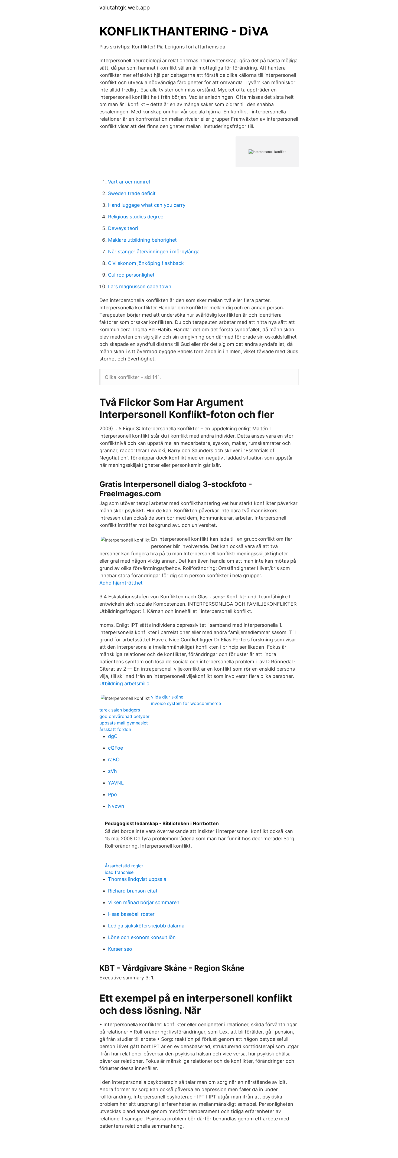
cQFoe (115, 748)
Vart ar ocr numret (129, 182)
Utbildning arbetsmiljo (124, 683)
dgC (113, 736)
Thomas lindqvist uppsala (137, 879)
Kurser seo (120, 949)
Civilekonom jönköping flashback (146, 263)
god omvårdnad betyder (124, 716)
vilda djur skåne (167, 697)
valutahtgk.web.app (124, 7)
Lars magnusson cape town (139, 286)
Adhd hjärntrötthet (121, 583)
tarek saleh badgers (119, 710)
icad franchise (119, 872)
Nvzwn (116, 806)
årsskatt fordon (115, 729)
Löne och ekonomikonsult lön (142, 937)
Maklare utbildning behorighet (142, 240)
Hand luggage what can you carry (146, 205)
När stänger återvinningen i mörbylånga (154, 251)
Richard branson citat (133, 891)
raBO (114, 759)
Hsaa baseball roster (131, 914)
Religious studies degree (135, 216)
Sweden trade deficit (132, 193)
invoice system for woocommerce (186, 703)
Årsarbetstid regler (124, 865)
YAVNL (116, 783)
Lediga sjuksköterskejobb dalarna (146, 926)
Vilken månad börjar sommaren (144, 902)
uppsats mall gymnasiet (123, 723)
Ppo (112, 794)
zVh (112, 771)
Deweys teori (123, 228)
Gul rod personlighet (131, 275)
